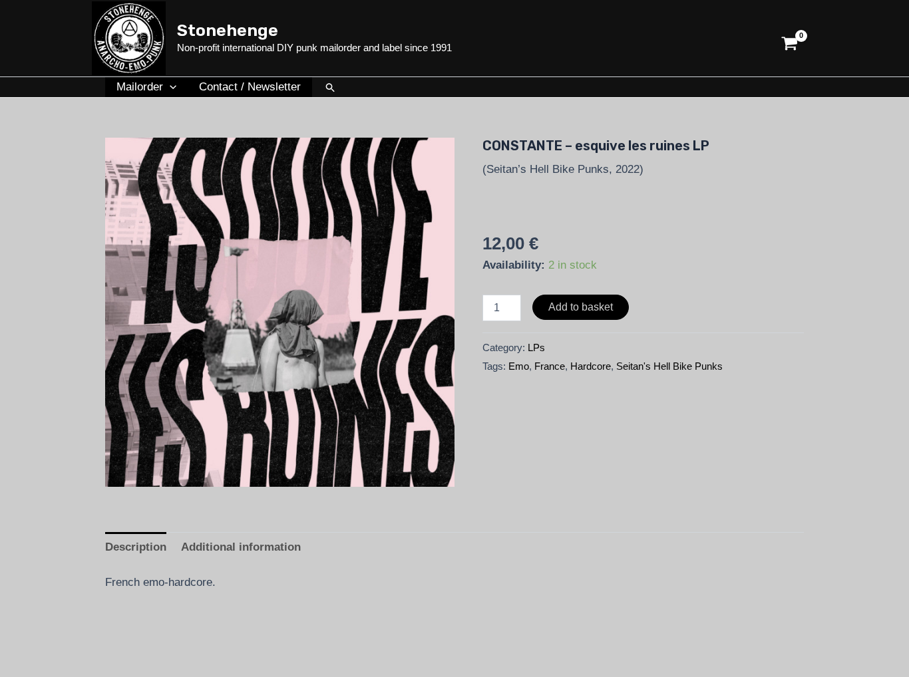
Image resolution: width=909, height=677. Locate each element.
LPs (536, 347)
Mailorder (139, 86)
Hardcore (590, 366)
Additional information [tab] (241, 547)
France (549, 366)
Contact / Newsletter (250, 86)
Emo (518, 366)
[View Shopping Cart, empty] (789, 38)
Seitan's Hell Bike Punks (669, 366)
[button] (169, 87)
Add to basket (580, 307)
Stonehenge (227, 30)
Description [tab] (135, 547)
